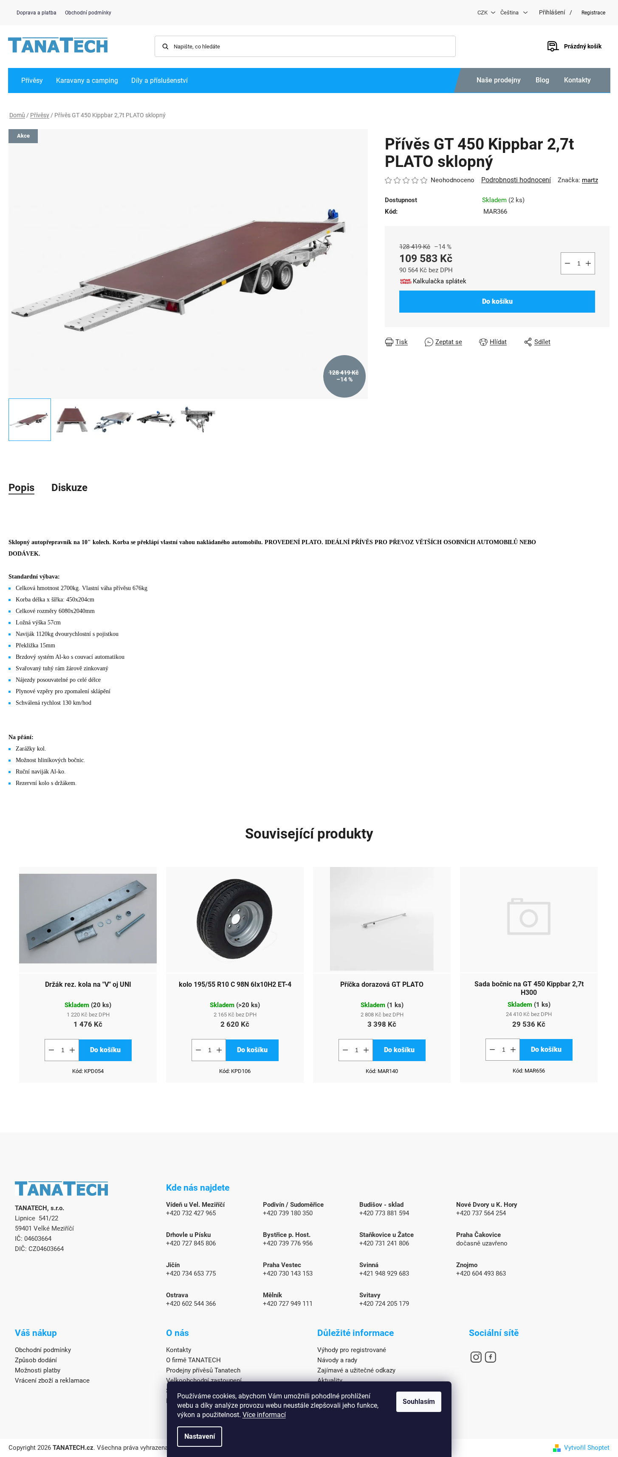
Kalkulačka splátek (439, 281)
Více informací (264, 1415)
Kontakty (577, 80)
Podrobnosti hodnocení (516, 180)
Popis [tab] (21, 488)
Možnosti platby (37, 1370)
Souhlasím (419, 1402)
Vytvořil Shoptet (587, 1447)
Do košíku (497, 301)
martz (590, 180)
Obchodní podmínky (88, 13)
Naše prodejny (499, 80)
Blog (542, 80)
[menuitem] (32, 80)
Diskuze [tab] (69, 488)
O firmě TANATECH (193, 1360)
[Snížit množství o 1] (567, 263)
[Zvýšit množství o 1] (588, 263)
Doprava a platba (36, 13)
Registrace (593, 13)
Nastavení (199, 1436)
